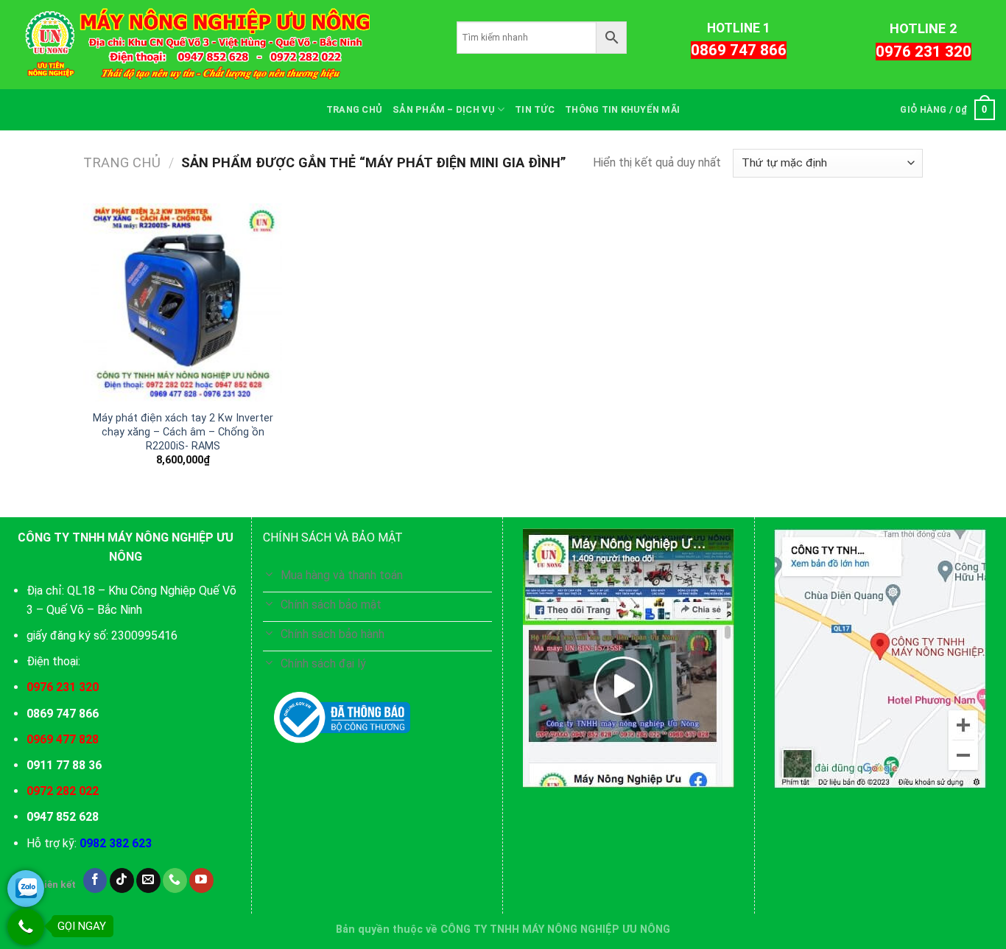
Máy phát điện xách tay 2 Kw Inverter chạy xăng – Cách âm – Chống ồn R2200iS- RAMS (183, 432)
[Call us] (175, 880)
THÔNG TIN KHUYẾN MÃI (622, 109)
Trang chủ (122, 162)
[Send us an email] (148, 880)
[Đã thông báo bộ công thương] (342, 717)
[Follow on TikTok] (122, 880)
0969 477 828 (63, 739)
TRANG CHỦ (354, 109)
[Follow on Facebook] (95, 880)
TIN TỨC (535, 109)
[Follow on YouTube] (201, 880)
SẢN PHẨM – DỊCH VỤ (444, 109)
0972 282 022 (63, 791)
